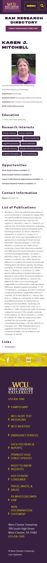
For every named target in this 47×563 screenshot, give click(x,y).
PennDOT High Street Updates (21, 456)
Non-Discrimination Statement (21, 510)
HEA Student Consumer (19, 477)
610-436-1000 (16, 399)
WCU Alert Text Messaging (21, 417)
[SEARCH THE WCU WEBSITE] (42, 6)
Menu (31, 5)
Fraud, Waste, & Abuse (22, 488)
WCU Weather (20, 426)
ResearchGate (10, 346)
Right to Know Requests (21, 467)
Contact (23, 28)
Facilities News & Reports (22, 446)
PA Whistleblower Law (23, 498)
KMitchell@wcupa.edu (15, 106)
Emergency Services (24, 435)
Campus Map (19, 407)
